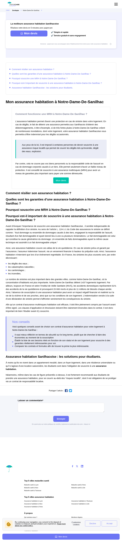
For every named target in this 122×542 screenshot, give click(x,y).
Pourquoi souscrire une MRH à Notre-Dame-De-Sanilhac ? (40, 78)
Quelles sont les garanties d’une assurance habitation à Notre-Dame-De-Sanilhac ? (51, 74)
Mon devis (30, 33)
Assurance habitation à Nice (33, 504)
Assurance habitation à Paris (33, 507)
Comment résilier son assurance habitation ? (33, 69)
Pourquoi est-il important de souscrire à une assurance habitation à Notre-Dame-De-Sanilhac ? (57, 83)
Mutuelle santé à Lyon (31, 485)
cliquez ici (87, 424)
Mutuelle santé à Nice (31, 488)
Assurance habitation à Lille (80, 504)
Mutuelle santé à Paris (78, 485)
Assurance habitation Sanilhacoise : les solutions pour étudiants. (42, 87)
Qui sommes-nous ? (30, 517)
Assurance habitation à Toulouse (82, 501)
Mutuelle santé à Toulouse (32, 490)
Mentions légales (76, 517)
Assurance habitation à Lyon (33, 501)
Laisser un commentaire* (30, 400)
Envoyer (61, 419)
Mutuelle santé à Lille (78, 488)
